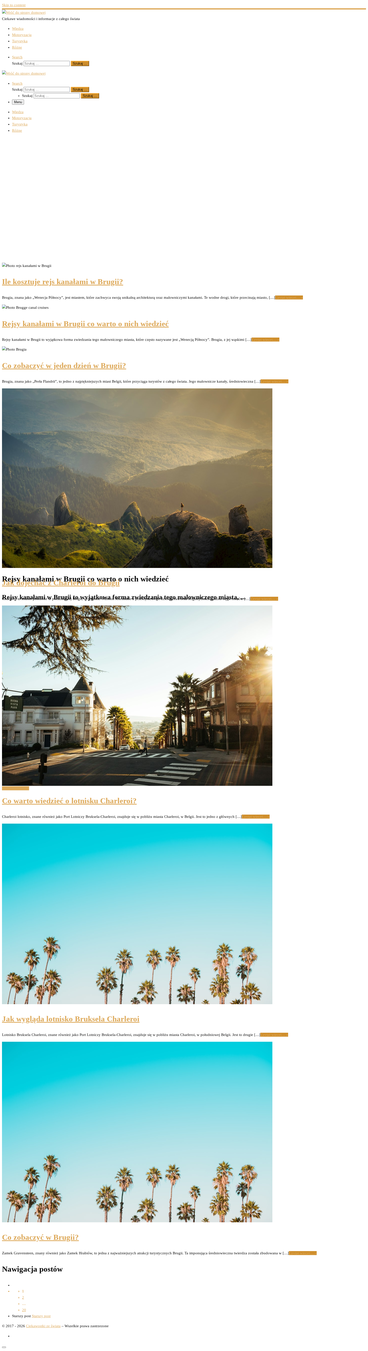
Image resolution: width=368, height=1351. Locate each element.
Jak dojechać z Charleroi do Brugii (61, 582)
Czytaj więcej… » (289, 297)
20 (24, 1310)
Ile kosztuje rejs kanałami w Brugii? (62, 281)
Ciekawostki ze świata (43, 1326)
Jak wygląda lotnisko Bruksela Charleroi (70, 1018)
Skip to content (14, 5)
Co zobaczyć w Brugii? (40, 1237)
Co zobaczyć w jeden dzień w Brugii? (64, 365)
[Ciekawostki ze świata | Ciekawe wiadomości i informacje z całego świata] (24, 13)
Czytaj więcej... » (15, 788)
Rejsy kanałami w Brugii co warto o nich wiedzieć (85, 323)
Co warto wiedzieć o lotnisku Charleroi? (69, 800)
